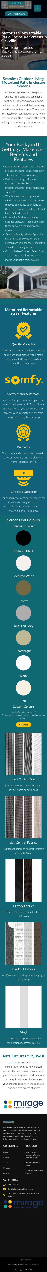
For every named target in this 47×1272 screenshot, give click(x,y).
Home (5, 1152)
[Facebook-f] (16, 1270)
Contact (6, 1168)
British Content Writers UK (29, 1264)
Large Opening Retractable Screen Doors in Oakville (32, 1155)
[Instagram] (21, 1270)
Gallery (6, 1173)
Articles (6, 1157)
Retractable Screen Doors (32, 1164)
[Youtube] (31, 1270)
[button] (37, 8)
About (5, 1163)
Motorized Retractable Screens (34, 1171)
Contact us (15, 1062)
